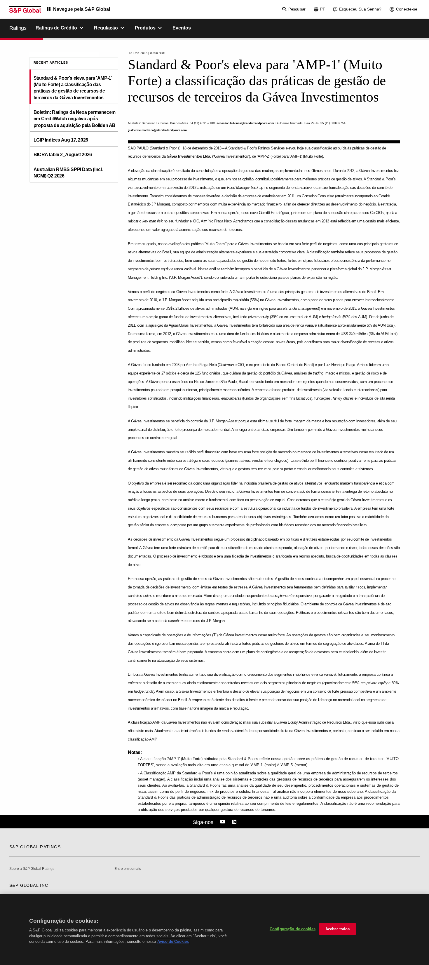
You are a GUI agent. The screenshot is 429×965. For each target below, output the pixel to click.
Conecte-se (406, 9)
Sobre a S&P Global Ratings (31, 869)
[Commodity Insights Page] (223, 822)
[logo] (25, 9)
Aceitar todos (337, 929)
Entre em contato (127, 869)
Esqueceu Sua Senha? (360, 9)
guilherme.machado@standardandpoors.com (157, 130)
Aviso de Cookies (173, 941)
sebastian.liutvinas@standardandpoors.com (245, 123)
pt (322, 9)
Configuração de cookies (292, 929)
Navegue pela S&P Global (81, 9)
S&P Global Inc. (29, 885)
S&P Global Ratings (35, 846)
